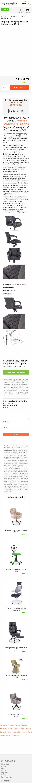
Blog (2, 768)
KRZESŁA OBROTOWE (15, 122)
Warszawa (3, 725)
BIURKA (24, 123)
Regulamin (4, 773)
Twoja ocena (6, 407)
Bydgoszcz (3, 729)
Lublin (10, 729)
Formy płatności (6, 777)
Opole (25, 732)
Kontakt (4, 770)
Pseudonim (6, 421)
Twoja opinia (6, 413)
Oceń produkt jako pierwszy (16, 372)
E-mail (5, 427)
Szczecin (16, 729)
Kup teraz (19, 87)
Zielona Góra (17, 732)
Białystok (3, 732)
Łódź (22, 729)
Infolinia (26, 2)
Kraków (10, 725)
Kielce (9, 732)
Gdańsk (8, 736)
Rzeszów (28, 729)
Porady (3, 775)
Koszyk (3, 766)
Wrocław (24, 725)
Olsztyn (2, 736)
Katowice (16, 736)
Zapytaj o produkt (16, 111)
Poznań (17, 725)
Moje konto (5, 764)
